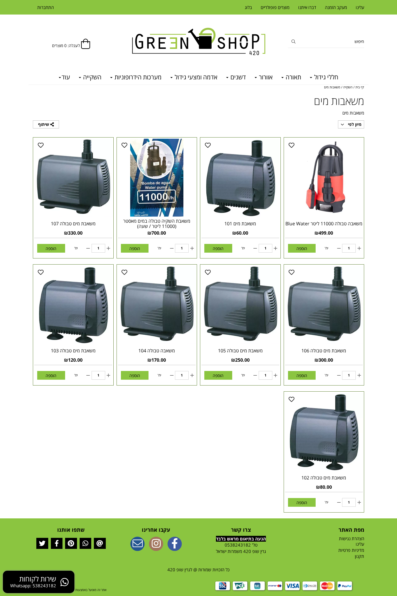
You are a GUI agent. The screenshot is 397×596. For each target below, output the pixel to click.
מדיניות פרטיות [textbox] (351, 550)
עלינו (360, 7)
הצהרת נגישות (351, 538)
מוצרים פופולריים (275, 7)
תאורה (292, 77)
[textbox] (241, 548)
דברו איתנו (307, 7)
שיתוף (44, 124)
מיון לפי (354, 124)
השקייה (91, 77)
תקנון (359, 556)
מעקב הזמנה (336, 7)
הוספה (301, 248)
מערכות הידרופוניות (137, 77)
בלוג (248, 7)
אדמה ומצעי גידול (195, 77)
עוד (66, 77)
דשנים (237, 77)
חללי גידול (325, 77)
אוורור (265, 77)
